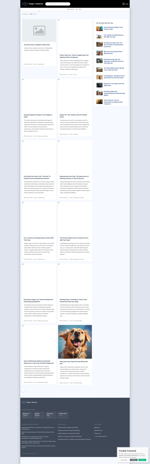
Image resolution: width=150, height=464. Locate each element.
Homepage (25, 14)
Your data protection (101, 436)
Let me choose (124, 459)
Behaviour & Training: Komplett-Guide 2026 (69, 436)
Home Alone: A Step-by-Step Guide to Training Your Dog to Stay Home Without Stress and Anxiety (38, 442)
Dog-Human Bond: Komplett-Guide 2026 (69, 430)
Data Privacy (99, 430)
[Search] (68, 4)
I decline (134, 459)
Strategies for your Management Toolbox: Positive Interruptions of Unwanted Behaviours (35, 437)
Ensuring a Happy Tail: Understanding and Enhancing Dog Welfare (114, 93)
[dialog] (132, 454)
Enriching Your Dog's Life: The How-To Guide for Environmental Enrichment (113, 44)
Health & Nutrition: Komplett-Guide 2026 (69, 433)
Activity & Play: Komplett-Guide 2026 (37, 45)
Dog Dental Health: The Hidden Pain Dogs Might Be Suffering (74, 439)
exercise (34, 14)
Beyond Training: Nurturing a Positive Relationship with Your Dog (38, 432)
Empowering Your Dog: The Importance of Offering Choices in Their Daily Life (114, 61)
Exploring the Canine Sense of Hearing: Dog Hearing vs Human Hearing (38, 446)
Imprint (98, 427)
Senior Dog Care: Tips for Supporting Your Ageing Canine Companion (113, 102)
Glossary (98, 433)
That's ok (142, 459)
